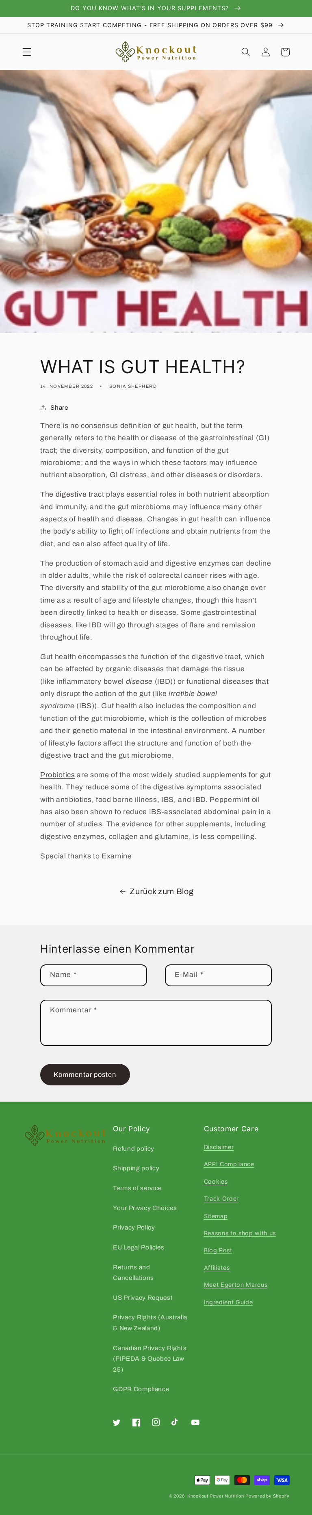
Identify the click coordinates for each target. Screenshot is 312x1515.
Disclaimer (219, 1146)
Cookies (216, 1181)
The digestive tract (73, 494)
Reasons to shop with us (240, 1233)
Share (59, 407)
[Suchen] (246, 52)
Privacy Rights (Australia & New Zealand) (150, 1322)
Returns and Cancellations (133, 1273)
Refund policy (133, 1148)
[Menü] (27, 52)
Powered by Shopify (267, 1495)
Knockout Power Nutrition (215, 1495)
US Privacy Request (143, 1297)
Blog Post (218, 1250)
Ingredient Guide (228, 1302)
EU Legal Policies (138, 1247)
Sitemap (216, 1215)
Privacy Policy (134, 1227)
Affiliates (217, 1267)
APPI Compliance (229, 1164)
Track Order (221, 1198)
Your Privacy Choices (145, 1207)
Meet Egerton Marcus (236, 1284)
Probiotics (57, 775)
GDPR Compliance (141, 1388)
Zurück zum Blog (161, 891)
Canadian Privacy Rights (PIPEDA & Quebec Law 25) (149, 1358)
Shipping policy (136, 1168)
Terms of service (137, 1187)
